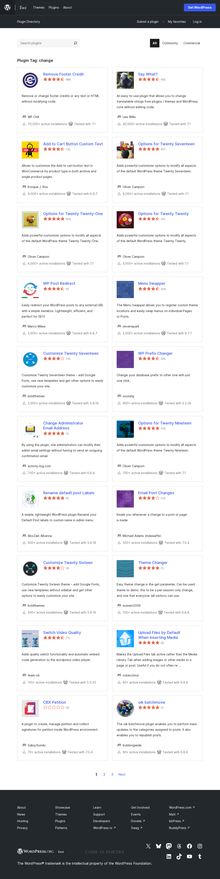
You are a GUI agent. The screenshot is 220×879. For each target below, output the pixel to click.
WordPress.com (182, 807)
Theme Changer (153, 562)
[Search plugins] (75, 43)
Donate (138, 821)
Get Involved (140, 807)
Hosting (22, 821)
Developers (101, 821)
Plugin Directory (28, 21)
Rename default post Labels (69, 493)
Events (136, 814)
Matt (174, 814)
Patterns (61, 828)
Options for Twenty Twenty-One (73, 213)
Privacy (22, 828)
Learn (97, 807)
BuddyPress (179, 828)
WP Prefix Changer (155, 353)
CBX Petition (54, 702)
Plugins (60, 821)
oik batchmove (151, 702)
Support (99, 814)
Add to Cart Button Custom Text (73, 144)
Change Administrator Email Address (63, 425)
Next (122, 774)
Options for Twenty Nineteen (164, 423)
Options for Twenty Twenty (163, 213)
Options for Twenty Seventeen (166, 144)
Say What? (148, 74)
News (21, 814)
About (21, 807)
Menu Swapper (151, 283)
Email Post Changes (156, 493)
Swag (137, 828)
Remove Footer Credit (63, 74)
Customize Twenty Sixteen (68, 562)
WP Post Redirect (59, 283)
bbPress (177, 821)
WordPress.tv (104, 828)
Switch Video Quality (62, 632)
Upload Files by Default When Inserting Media (159, 635)
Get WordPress (200, 7)
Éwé (61, 851)
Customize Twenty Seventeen (71, 353)
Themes (61, 814)
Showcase (62, 807)
